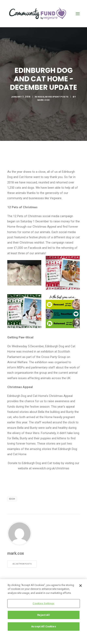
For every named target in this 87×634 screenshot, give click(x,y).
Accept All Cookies (43, 626)
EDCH (12, 499)
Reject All (43, 614)
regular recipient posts (53, 96)
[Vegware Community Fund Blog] (37, 13)
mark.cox (43, 99)
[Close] (80, 585)
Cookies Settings (43, 603)
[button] (77, 13)
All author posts (22, 564)
